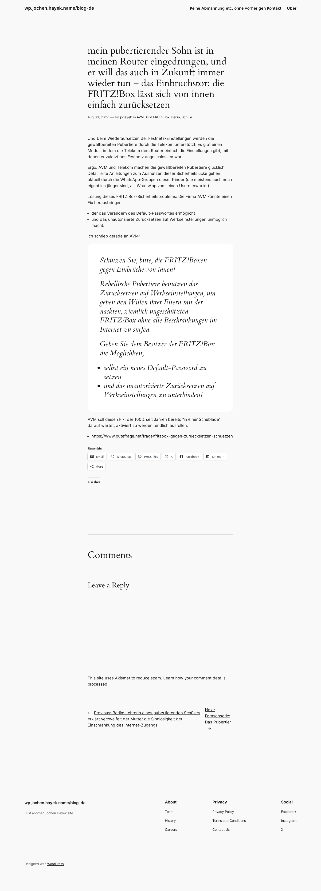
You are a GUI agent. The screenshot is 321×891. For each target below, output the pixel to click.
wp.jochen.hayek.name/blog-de (59, 8)
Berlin (175, 117)
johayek (126, 117)
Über (292, 8)
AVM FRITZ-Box (157, 117)
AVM (140, 117)
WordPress (55, 864)
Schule (187, 117)
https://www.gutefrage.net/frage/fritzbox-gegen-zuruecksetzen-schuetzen (162, 436)
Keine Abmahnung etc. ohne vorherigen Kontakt (235, 8)
